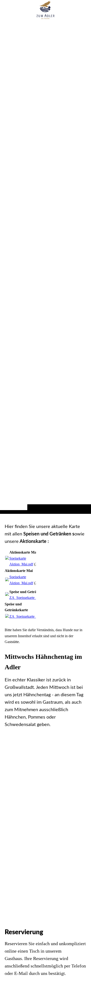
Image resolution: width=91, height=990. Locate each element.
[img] (45, 266)
